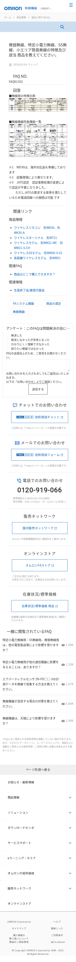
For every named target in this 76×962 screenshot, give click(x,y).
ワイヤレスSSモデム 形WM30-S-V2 (38, 253)
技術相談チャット (47, 417)
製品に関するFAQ (40, 17)
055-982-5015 (36, 498)
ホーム (7, 17)
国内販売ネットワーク (38, 528)
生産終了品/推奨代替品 (29, 290)
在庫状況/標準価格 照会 (38, 606)
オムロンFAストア (38, 565)
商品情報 (21, 17)
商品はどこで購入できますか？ (34, 274)
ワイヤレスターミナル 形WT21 (35, 237)
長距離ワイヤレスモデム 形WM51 (37, 258)
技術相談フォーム (47, 454)
